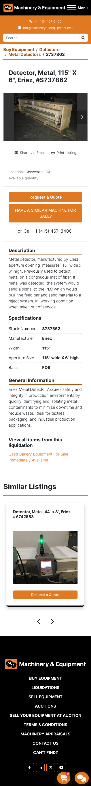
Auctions (45, 706)
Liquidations (45, 687)
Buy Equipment (45, 678)
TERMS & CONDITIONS (45, 724)
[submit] (83, 38)
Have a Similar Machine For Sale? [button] (45, 213)
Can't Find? (45, 752)
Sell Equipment (45, 697)
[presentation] (39, 622)
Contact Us (45, 743)
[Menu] (71, 7)
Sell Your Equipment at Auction (45, 715)
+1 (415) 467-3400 (48, 21)
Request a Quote (45, 197)
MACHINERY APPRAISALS (45, 734)
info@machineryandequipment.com (48, 28)
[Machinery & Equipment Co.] (45, 663)
